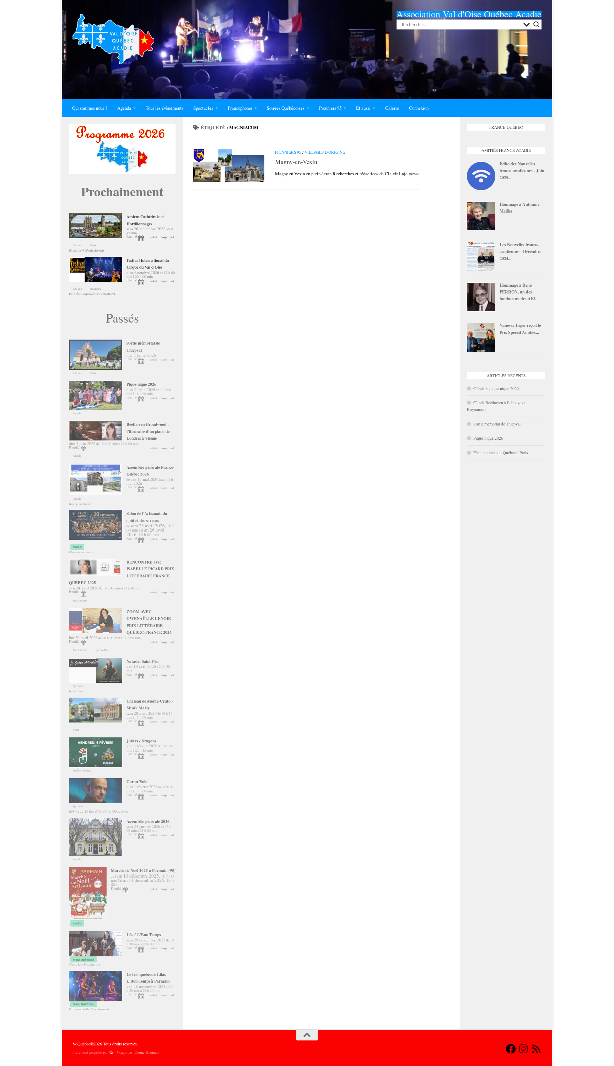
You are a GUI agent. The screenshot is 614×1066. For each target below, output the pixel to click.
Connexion (419, 108)
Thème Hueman (146, 1052)
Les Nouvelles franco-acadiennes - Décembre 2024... (520, 251)
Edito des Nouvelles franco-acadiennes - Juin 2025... (522, 170)
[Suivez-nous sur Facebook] (511, 1049)
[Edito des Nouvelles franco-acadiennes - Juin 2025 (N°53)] (481, 188)
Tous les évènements (164, 108)
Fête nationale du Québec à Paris (500, 452)
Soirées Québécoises (286, 108)
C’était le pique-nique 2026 (496, 388)
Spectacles (203, 108)
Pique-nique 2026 (488, 438)
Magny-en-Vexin (296, 161)
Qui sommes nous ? (89, 108)
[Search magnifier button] (537, 24)
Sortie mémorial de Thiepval (497, 424)
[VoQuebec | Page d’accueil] (113, 39)
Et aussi (363, 108)
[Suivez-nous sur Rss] (537, 1049)
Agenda (124, 108)
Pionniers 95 (330, 108)
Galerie (392, 108)
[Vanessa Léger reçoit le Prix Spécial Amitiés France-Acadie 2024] (481, 350)
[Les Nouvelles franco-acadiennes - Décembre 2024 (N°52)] (481, 269)
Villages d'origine (325, 152)
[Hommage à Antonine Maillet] (481, 228)
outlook (153, 237)
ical (172, 237)
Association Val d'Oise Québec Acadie (469, 14)
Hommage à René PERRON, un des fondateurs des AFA (518, 292)
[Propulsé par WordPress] (111, 1052)
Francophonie (240, 108)
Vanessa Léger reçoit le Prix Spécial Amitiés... (520, 328)
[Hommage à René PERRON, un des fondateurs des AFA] (481, 309)
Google (164, 237)
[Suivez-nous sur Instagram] (524, 1049)
